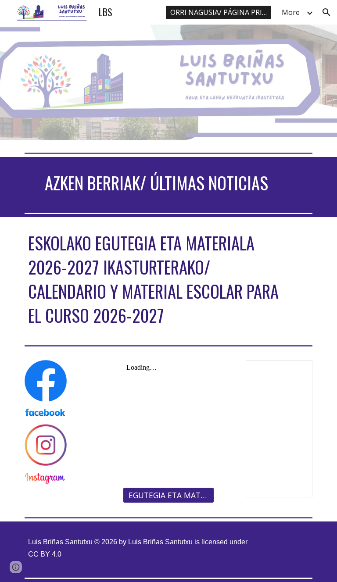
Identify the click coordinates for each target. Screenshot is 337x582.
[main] (156, 183)
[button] (326, 12)
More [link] (291, 12)
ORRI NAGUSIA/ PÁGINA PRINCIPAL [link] (220, 12)
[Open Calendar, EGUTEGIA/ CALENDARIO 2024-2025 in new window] (295, 371)
